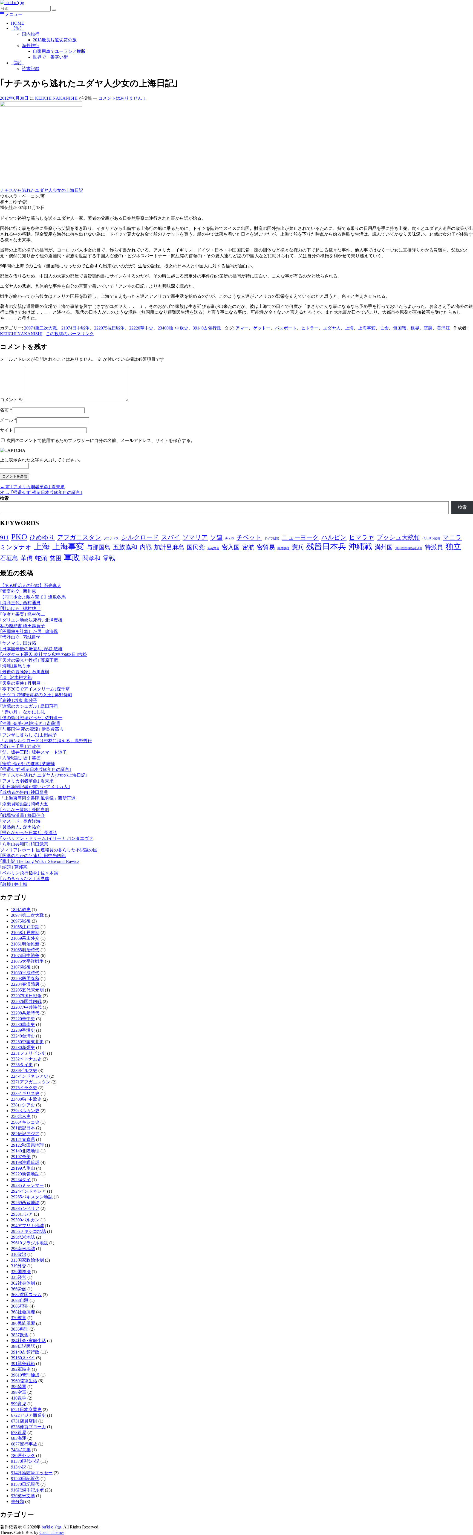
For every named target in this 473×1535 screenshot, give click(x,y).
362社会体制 (23, 1283)
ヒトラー (310, 328)
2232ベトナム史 (26, 1059)
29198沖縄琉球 (25, 1162)
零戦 (109, 558)
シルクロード (140, 537)
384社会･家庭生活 (28, 1340)
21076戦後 (21, 967)
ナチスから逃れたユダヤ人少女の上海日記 (41, 190)
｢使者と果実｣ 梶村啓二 (22, 614)
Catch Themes (51, 1532)
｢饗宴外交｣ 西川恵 (18, 591)
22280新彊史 (23, 1047)
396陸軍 (18, 1386)
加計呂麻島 (169, 547)
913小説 (18, 1467)
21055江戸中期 (25, 926)
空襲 (428, 328)
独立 (453, 546)
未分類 (17, 1501)
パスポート (286, 328)
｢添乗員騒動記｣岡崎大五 (24, 804)
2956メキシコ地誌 (28, 1231)
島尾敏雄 (283, 548)
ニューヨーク (300, 537)
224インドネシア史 (29, 1076)
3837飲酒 (19, 1334)
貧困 (56, 558)
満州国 (384, 547)
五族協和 (125, 547)
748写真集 (21, 1449)
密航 (248, 547)
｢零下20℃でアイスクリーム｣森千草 (35, 689)
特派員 (434, 547)
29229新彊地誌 (25, 1174)
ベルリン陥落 (431, 538)
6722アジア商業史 (28, 1415)
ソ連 (216, 537)
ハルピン (334, 537)
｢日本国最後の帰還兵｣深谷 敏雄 (31, 648)
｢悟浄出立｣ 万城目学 (20, 637)
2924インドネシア (28, 1191)
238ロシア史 (23, 1105)
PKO (19, 536)
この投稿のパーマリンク (70, 333)
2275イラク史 (24, 1087)
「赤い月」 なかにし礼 (22, 712)
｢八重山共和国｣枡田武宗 (24, 844)
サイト (6, 430)
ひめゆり (42, 537)
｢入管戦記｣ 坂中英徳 (20, 758)
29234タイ (21, 1179)
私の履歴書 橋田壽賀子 (22, 625)
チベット (249, 537)
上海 (349, 328)
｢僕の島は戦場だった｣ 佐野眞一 (31, 717)
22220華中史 (141, 328)
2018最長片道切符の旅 (55, 39)
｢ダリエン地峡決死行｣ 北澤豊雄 (31, 620)
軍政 (72, 557)
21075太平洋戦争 (27, 961)
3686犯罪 (19, 1306)
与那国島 (98, 547)
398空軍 (18, 1392)
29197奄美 (21, 1156)
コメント (11, 399)
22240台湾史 (23, 1036)
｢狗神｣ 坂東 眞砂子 (18, 700)
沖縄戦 (360, 546)
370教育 (18, 1317)
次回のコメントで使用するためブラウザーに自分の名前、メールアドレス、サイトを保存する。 (101, 440)
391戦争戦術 (23, 1363)
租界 (415, 328)
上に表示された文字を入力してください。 (41, 460)
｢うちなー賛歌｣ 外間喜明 (24, 809)
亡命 (384, 328)
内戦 (146, 547)
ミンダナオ (15, 547)
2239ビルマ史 (24, 1070)
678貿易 (18, 1432)
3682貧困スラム (26, 1294)
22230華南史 (23, 1024)
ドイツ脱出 (271, 538)
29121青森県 (23, 1139)
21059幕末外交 (25, 938)
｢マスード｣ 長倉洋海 (20, 821)
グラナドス (111, 538)
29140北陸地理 (25, 1151)
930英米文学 (23, 1495)
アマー (242, 328)
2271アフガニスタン (30, 1082)
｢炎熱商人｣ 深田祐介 (20, 827)
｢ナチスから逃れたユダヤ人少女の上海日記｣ (44, 775)
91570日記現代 (25, 1484)
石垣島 (9, 558)
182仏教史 (21, 909)
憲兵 (298, 547)
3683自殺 (19, 1300)
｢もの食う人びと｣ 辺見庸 (24, 878)
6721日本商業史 (26, 1409)
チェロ (229, 538)
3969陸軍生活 (24, 1380)
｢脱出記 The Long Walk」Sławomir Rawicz (39, 861)
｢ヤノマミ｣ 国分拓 (18, 643)
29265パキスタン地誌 (32, 1197)
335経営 (18, 1277)
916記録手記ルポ (27, 1490)
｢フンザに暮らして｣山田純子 (28, 735)
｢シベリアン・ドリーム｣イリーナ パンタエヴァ (46, 838)
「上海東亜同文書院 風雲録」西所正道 (38, 798)
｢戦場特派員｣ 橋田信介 (22, 815)
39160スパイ (23, 1357)
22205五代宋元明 (27, 990)
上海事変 (367, 328)
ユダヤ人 (332, 328)
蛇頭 (41, 558)
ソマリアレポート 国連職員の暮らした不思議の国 (48, 850)
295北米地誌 (23, 1237)
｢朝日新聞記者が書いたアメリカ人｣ (35, 786)
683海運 (18, 1438)
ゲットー (261, 328)
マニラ (452, 537)
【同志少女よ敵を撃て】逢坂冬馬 (33, 597)
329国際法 (21, 1271)
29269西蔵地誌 (25, 1202)
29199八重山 (23, 1168)
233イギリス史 (25, 1093)
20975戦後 (21, 921)
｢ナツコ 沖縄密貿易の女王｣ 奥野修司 (36, 694)
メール (6, 420)
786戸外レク (23, 1455)
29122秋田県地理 (27, 1145)
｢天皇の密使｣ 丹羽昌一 (22, 683)
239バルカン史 (25, 1110)
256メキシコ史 (25, 1122)
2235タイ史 (22, 1064)
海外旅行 (30, 45)
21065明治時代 (25, 949)
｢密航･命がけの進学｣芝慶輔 (27, 763)
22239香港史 (23, 1030)
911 (4, 537)
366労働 (18, 1289)
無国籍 (399, 328)
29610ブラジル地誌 (29, 1243)
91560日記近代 (25, 1478)
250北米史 (21, 1116)
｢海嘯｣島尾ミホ (15, 666)
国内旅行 (30, 34)
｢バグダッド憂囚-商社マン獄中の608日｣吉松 (43, 654)
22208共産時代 (25, 1013)
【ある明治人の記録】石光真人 (30, 585)
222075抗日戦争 (109, 328)
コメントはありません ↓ (121, 98)
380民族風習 (23, 1323)
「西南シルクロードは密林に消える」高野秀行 (46, 740)
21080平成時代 (25, 972)
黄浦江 (443, 328)
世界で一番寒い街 (50, 57)
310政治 (18, 1254)
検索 (4, 498)
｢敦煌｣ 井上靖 (13, 884)
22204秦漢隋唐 (25, 984)
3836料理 (19, 1329)
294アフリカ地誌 (27, 1225)
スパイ (170, 537)
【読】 (17, 62)
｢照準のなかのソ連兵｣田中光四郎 (33, 855)
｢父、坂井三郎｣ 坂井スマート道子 (33, 752)
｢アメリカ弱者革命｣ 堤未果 (27, 781)
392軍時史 (21, 1369)
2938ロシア (22, 1214)
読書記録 (30, 68)
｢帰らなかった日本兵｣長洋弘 (28, 832)
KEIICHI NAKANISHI (56, 98)
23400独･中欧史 (173, 328)
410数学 (18, 1398)
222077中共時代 (26, 1007)
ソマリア (195, 537)
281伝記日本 (23, 1128)
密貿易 (266, 547)
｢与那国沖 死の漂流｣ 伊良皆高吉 (32, 729)
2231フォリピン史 (28, 1053)
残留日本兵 (326, 546)
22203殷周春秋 (25, 978)
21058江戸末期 (25, 932)
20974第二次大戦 (40, 328)
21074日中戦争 (75, 328)
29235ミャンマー (27, 1185)
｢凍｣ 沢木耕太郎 (16, 677)
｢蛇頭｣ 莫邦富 (13, 867)
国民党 (196, 547)
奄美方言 (213, 548)
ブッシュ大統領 (398, 537)
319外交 (18, 1266)
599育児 (18, 1403)
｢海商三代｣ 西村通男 (20, 602)
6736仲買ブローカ (28, 1426)
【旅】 (17, 28)
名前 (4, 409)
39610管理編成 (25, 1375)
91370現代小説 (25, 1461)
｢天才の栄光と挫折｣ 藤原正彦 (29, 660)
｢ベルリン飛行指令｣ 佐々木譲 (29, 873)
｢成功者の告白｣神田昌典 (24, 792)
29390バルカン (25, 1220)
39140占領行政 (207, 328)
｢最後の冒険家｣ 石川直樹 (24, 671)
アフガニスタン (79, 537)
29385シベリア (25, 1208)
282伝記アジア (25, 1133)
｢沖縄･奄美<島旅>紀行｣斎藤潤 (30, 723)
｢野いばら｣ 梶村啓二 (20, 608)
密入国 (231, 547)
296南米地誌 (23, 1248)
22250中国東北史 (27, 1041)
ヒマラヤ (361, 537)
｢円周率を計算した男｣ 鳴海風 (29, 631)
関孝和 (91, 558)
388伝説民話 (23, 1346)
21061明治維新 (25, 944)
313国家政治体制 (27, 1260)
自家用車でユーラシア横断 (59, 51)
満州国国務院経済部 (408, 548)
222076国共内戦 (26, 1001)
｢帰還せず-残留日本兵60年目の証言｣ (35, 769)
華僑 (27, 558)
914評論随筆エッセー (32, 1472)
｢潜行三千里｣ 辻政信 (20, 746)
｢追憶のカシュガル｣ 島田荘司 (29, 706)
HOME (17, 23)
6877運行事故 (24, 1444)
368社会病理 (23, 1311)
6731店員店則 (24, 1421)
